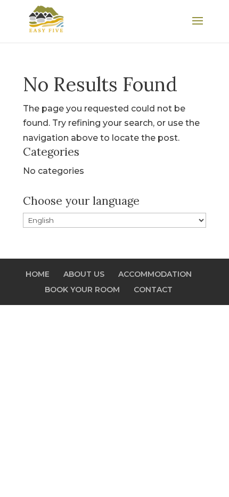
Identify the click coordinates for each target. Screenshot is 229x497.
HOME (38, 274)
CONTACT (153, 289)
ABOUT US (83, 274)
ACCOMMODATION (155, 274)
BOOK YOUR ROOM (82, 289)
